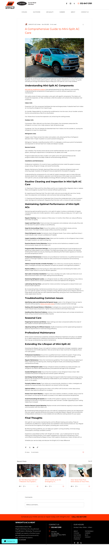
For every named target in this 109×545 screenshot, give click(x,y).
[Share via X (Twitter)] (29, 447)
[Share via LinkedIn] (33, 447)
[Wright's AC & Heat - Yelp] (74, 3)
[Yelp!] (81, 543)
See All (90, 461)
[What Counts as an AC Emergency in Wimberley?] (54, 470)
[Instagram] (70, 3)
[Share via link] (37, 447)
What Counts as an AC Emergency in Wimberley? (53, 480)
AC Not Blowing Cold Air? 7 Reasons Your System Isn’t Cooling (28, 480)
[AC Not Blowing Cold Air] (28, 470)
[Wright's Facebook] (75, 543)
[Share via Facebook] (25, 447)
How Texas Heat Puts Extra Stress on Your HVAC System (80, 480)
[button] (24, 12)
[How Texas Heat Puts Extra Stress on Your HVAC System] (80, 470)
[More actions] (83, 24)
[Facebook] (67, 3)
